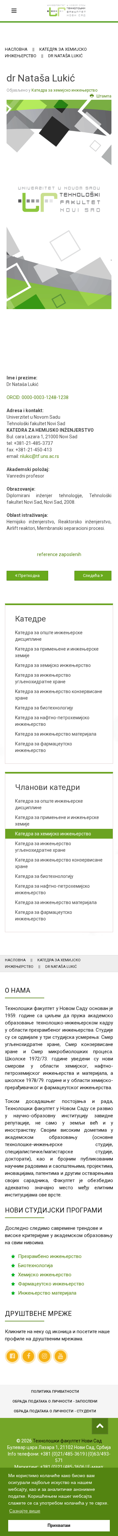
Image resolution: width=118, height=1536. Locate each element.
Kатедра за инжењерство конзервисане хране (58, 695)
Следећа (92, 575)
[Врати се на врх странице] (100, 1426)
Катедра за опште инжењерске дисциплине (49, 804)
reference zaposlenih (59, 554)
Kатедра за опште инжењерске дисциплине (49, 636)
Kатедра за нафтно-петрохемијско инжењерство (52, 721)
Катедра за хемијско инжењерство (64, 90)
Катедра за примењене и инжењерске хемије (57, 821)
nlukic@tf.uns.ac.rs (39, 456)
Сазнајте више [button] (24, 1510)
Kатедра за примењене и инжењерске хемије (57, 652)
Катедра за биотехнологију (44, 876)
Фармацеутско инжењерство (51, 1284)
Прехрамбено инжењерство (50, 1256)
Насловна (16, 49)
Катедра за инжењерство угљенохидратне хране (43, 847)
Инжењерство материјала (47, 1293)
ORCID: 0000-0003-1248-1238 (38, 397)
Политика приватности (55, 1391)
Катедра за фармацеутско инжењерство (43, 747)
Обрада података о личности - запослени (54, 1401)
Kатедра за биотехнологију (44, 707)
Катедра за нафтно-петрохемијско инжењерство (52, 889)
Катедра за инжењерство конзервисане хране (59, 863)
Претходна (28, 575)
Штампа (103, 96)
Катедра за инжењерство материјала (56, 902)
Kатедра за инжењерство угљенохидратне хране (43, 678)
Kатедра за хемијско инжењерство (53, 665)
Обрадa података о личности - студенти (55, 1411)
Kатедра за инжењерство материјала (55, 734)
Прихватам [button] (59, 1525)
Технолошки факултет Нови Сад (67, 1440)
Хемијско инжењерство (44, 1275)
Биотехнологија (35, 1265)
